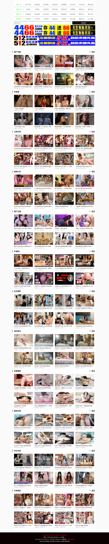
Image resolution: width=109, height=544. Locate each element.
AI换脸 (28, 9)
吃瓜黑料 (46, 4)
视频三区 (19, 14)
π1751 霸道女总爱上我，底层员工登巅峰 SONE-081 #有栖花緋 (51, 268)
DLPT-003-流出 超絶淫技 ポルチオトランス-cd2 (68, 148)
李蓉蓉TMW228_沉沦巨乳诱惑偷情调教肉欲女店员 (89, 69)
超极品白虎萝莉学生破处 (41, 485)
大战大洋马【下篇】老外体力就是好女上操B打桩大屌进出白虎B (51, 428)
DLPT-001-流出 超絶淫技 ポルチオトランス (46, 148)
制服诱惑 (64, 14)
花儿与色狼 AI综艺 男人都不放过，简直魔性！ (87, 108)
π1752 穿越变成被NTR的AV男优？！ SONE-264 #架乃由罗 (91, 268)
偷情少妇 (90, 9)
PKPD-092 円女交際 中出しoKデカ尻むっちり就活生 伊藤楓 (30, 525)
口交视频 (90, 19)
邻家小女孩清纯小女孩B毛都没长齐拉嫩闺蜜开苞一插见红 (29, 246)
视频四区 (19, 19)
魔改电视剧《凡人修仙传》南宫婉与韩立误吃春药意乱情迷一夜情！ (52, 126)
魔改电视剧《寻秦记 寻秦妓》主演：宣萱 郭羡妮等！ (89, 126)
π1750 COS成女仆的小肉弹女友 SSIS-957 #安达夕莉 (69, 268)
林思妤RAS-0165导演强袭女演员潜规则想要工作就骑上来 (29, 87)
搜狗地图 (67, 541)
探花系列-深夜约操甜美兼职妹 (42, 366)
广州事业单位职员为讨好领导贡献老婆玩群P (46, 188)
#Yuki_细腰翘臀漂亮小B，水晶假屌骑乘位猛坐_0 (47, 406)
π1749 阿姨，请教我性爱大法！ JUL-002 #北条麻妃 (28, 268)
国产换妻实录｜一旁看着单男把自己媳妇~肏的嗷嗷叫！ (69, 188)
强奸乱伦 (55, 19)
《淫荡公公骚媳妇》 (19, 108)
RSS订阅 (42, 541)
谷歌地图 (52, 541)
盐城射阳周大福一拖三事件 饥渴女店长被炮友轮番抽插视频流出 (72, 326)
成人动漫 (46, 14)
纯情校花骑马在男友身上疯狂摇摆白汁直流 (66, 467)
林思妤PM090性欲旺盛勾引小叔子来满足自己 (26, 69)
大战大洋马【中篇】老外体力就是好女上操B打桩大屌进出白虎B (72, 428)
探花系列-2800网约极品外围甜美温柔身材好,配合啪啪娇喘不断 (92, 348)
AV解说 (37, 9)
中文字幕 (37, 19)
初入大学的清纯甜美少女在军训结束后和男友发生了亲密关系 (30, 485)
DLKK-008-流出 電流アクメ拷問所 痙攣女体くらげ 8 (69, 166)
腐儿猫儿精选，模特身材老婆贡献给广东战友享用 (27, 188)
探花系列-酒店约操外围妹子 (62, 366)
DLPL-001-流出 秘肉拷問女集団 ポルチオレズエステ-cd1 (49, 166)
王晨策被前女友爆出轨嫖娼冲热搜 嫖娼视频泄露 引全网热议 (91, 326)
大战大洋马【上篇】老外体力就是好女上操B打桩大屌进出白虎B (51, 445)
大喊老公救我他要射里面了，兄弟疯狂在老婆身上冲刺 (69, 206)
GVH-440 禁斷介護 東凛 (81, 525)
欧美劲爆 (37, 14)
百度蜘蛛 (47, 541)
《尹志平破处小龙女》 (20, 126)
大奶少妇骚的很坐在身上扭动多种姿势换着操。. (47, 246)
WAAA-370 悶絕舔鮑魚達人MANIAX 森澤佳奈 (46, 525)
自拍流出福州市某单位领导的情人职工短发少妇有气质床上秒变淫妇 (32, 206)
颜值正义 (81, 14)
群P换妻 (72, 14)
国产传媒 (55, 9)
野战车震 (64, 9)
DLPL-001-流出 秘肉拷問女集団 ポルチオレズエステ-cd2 (90, 148)
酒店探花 (55, 4)
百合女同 (72, 4)
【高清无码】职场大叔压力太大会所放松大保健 (87, 166)
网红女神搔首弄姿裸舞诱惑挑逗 (42, 388)
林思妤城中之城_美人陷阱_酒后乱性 (64, 87)
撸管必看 (90, 4)
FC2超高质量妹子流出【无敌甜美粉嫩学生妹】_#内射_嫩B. (91, 485)
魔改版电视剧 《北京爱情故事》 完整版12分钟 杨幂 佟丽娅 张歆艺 (72, 126)
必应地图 (57, 541)
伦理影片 (55, 14)
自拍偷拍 (37, 4)
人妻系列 (46, 19)
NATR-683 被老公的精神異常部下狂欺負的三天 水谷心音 (90, 507)
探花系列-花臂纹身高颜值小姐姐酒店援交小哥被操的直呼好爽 (30, 348)
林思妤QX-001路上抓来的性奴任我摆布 (44, 69)
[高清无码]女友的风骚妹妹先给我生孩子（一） (26, 148)
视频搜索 (83, 23)
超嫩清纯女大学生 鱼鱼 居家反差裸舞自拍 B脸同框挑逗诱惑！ (71, 485)
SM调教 (72, 9)
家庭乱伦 (81, 9)
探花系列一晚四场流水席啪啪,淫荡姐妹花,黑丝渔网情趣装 (70, 348)
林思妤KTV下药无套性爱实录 (62, 69)
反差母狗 (46, 9)
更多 (93, 52)
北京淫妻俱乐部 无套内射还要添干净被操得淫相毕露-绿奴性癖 (50, 206)
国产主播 (28, 4)
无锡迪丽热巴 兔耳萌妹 (20, 406)
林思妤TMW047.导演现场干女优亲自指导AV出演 (47, 87)
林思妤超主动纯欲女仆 (81, 87)
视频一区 (19, 4)
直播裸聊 (64, 4)
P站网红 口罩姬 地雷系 (61, 228)
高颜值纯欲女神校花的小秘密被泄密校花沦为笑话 (88, 467)
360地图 (62, 541)
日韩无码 (28, 19)
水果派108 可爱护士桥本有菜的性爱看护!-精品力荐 (27, 286)
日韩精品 (28, 14)
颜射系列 (81, 19)
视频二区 (19, 9)
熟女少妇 (90, 14)
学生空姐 (81, 4)
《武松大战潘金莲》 (39, 108)
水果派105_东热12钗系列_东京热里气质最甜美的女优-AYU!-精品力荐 (73, 286)
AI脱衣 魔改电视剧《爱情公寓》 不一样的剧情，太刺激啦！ (71, 108)
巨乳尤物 (72, 19)
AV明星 (64, 19)
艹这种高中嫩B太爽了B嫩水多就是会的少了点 (26, 467)
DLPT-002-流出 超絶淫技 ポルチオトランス (25, 166)
